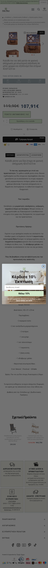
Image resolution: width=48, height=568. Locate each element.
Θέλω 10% (23, 293)
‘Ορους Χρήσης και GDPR (24, 300)
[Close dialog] (43, 266)
